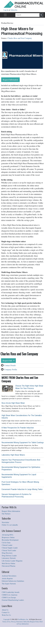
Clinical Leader (7, 545)
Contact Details (10, 365)
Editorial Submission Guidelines (13, 581)
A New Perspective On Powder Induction (18, 427)
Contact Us (5, 612)
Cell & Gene (6, 542)
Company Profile (10, 369)
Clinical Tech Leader (9, 550)
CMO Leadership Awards (10, 592)
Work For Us (6, 615)
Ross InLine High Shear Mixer (13, 403)
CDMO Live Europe (9, 597)
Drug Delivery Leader (9, 555)
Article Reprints (7, 578)
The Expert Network (9, 583)
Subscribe (14, 10)
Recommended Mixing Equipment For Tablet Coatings (23, 442)
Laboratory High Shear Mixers (13, 455)
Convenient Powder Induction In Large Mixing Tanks (22, 489)
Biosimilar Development (10, 540)
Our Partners (6, 514)
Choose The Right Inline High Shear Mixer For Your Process (29, 387)
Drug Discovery (7, 553)
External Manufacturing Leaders (13, 600)
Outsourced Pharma (8, 566)
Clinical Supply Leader (10, 548)
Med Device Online (8, 563)
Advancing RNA (7, 535)
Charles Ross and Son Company (19, 38)
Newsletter (5, 522)
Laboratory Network (9, 558)
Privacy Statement (17, 622)
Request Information (10, 79)
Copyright (6, 619)
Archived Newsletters (9, 576)
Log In (6, 10)
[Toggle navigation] (5, 15)
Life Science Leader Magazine (12, 561)
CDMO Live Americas (9, 595)
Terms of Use (6, 622)
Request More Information (11, 511)
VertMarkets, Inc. (23, 619)
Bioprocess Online (8, 537)
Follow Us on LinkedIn (10, 525)
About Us (5, 610)
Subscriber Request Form (31, 622)
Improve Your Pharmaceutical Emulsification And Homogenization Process (21, 461)
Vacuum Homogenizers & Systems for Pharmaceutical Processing (16, 495)
